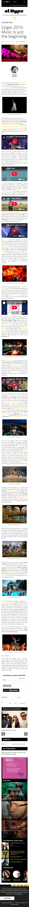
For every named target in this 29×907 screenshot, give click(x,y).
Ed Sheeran (10, 125)
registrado (9, 744)
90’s (16, 403)
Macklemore (19, 130)
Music (5, 41)
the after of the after (15, 295)
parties (8, 259)
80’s (11, 403)
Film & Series (15, 798)
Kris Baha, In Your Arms (9, 813)
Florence (15, 125)
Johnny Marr (24, 131)
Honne (6, 133)
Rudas (19, 487)
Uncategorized (20, 861)
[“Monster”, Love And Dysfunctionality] (14, 791)
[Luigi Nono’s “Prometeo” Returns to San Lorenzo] (14, 829)
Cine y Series (13, 856)
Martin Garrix (21, 128)
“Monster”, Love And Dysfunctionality (13, 794)
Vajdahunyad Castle (22, 497)
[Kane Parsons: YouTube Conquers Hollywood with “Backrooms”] (5, 854)
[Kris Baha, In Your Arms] (14, 810)
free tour (25, 450)
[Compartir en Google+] (21, 697)
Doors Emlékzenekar (15, 416)
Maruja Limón (15, 372)
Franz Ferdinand (11, 128)
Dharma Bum (11, 41)
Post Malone (4, 126)
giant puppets (5, 325)
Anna (26, 219)
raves (25, 258)
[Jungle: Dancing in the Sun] (14, 719)
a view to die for (11, 491)
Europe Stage (9, 360)
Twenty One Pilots (14, 126)
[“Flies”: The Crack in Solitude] (5, 862)
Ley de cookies (14, 904)
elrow (3, 251)
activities (10, 323)
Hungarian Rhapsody (8, 413)
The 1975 (22, 126)
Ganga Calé (16, 365)
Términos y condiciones (21, 903)
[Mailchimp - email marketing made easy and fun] (11, 690)
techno (6, 240)
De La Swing (18, 251)
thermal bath (24, 462)
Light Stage (12, 572)
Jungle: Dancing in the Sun (8, 730)
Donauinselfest (23, 161)
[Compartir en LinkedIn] (24, 697)
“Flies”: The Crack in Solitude (18, 859)
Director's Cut (7, 798)
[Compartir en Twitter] (19, 697)
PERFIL (14, 79)
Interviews (6, 817)
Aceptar (7, 898)
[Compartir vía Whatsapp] (26, 697)
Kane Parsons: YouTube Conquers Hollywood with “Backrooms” (17, 852)
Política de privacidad (7, 903)
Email (4, 680)
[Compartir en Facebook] (16, 697)
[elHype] (14, 15)
